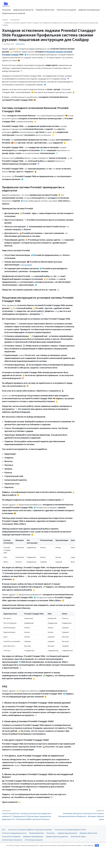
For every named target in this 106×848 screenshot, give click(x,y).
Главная (5, 20)
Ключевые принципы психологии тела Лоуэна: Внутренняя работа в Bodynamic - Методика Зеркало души (81, 815)
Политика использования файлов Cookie (70, 830)
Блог (3, 830)
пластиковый (26, 265)
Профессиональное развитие (13, 13)
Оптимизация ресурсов (33, 840)
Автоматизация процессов (12, 840)
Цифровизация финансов (23, 10)
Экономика (6, 10)
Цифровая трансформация (89, 10)
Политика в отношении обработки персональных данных (30, 830)
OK (97, 845)
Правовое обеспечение (45, 10)
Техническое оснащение (66, 10)
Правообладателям (36, 833)
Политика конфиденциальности (14, 833)
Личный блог (15, 20)
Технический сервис (78, 836)
